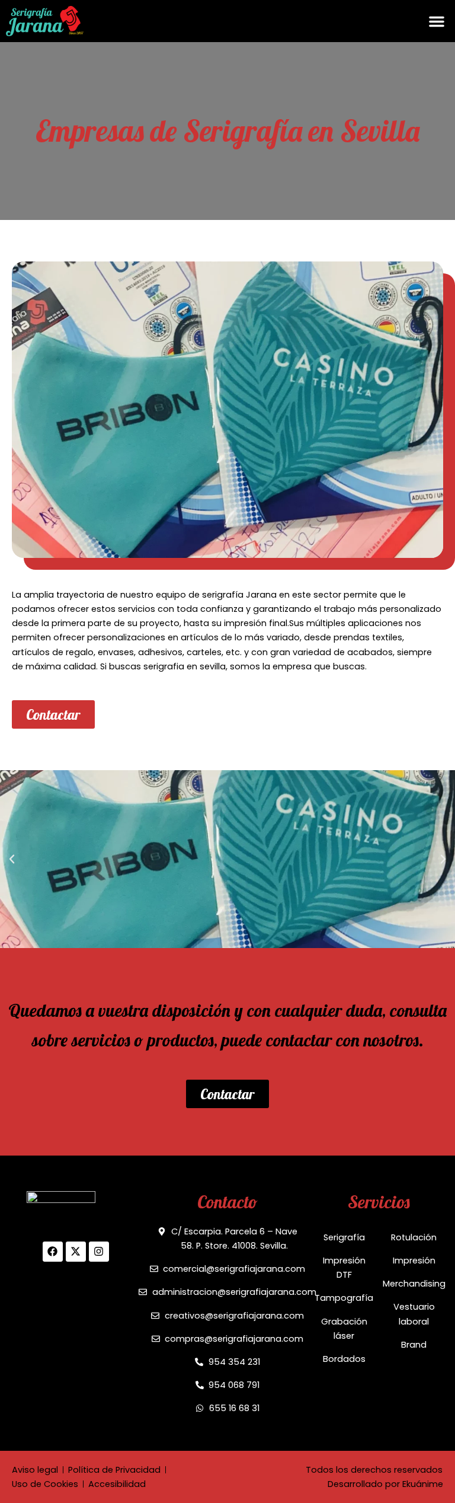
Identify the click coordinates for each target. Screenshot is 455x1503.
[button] (436, 21)
